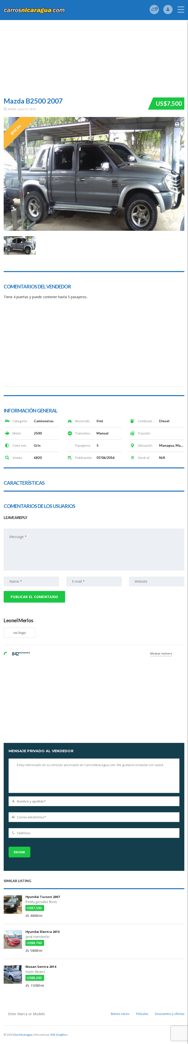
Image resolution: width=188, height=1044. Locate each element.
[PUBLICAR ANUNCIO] (154, 9)
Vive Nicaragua (22, 1034)
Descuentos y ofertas (169, 1014)
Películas (142, 1014)
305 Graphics (59, 1034)
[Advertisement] (94, 56)
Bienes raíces (120, 1014)
